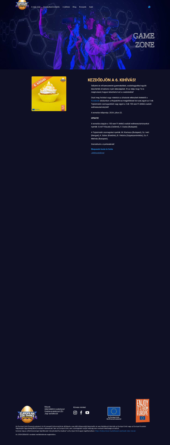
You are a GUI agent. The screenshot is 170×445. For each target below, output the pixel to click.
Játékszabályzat (97, 153)
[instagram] (75, 412)
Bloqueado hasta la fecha (102, 149)
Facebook (95, 101)
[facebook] (81, 412)
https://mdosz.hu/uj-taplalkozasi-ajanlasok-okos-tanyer (115, 431)
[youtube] (87, 412)
